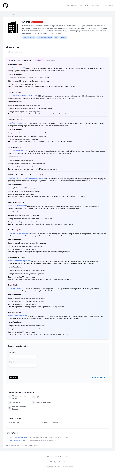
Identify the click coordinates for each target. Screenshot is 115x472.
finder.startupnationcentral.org (19, 437)
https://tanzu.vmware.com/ (17, 206)
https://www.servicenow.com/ (18, 123)
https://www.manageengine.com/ (19, 261)
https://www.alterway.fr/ (16, 68)
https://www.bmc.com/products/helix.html (22, 95)
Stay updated (108, 6)
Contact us (57, 457)
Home (4, 15)
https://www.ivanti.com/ (16, 288)
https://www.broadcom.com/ (18, 316)
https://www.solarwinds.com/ (18, 233)
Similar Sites (96, 6)
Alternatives (84, 6)
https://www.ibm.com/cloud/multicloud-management (26, 178)
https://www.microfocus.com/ (18, 151)
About (48, 457)
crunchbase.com (15, 440)
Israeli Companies (71, 6)
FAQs (67, 457)
